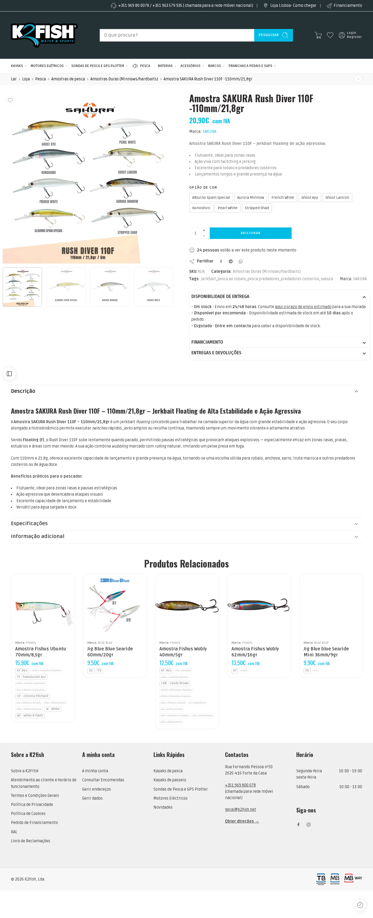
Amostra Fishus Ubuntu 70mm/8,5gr (40, 652)
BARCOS (214, 66)
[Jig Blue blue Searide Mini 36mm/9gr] (331, 606)
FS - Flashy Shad (28, 702)
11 (316, 670)
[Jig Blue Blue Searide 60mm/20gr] (115, 606)
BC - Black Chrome (30, 690)
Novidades (163, 807)
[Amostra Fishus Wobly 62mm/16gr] (259, 606)
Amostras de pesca (68, 79)
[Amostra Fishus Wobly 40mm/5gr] (187, 606)
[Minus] (204, 236)
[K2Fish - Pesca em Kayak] (44, 35)
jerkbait (208, 279)
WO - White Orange (30, 683)
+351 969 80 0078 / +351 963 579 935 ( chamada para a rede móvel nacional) (185, 5)
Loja (26, 79)
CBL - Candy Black (174, 677)
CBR (244, 670)
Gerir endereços (96, 789)
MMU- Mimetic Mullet (176, 690)
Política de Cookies (28, 813)
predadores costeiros (300, 279)
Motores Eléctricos (170, 798)
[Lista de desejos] (10, 100)
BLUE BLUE (105, 643)
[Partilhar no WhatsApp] (240, 261)
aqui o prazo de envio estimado (303, 307)
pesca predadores (263, 279)
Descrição (23, 391)
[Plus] (204, 230)
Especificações (29, 524)
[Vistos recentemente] (360, 905)
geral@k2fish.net (240, 809)
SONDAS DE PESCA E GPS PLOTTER (97, 66)
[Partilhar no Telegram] (231, 261)
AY (234, 670)
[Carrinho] (318, 35)
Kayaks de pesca (168, 771)
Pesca (40, 79)
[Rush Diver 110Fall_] (88, 178)
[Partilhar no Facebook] (221, 261)
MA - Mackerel (55, 702)
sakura (327, 279)
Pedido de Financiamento (34, 822)
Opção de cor (203, 187)
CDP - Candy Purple (46, 670)
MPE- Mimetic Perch (175, 696)
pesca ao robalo (232, 279)
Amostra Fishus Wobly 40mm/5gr (183, 652)
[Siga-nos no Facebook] (298, 824)
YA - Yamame (202, 715)
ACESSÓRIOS (190, 66)
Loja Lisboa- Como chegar (293, 5)
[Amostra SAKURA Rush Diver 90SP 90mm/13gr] (358, 79)
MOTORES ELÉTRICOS (47, 66)
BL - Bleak (183, 670)
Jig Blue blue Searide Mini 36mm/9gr (326, 652)
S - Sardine (197, 702)
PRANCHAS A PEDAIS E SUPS (250, 66)
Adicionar (251, 233)
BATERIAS (165, 66)
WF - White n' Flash (174, 715)
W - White (53, 709)
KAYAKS (17, 66)
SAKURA (209, 131)
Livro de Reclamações (30, 841)
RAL (14, 832)
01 (91, 670)
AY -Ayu (22, 670)
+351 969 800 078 (240, 785)
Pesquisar (269, 35)
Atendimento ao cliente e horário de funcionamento (43, 783)
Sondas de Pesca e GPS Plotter (180, 789)
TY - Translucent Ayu (31, 677)
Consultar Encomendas (103, 780)
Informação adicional (37, 536)
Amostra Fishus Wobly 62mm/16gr (255, 652)
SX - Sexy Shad (171, 709)
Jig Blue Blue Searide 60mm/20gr (110, 652)
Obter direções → (242, 821)
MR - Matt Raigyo (29, 709)
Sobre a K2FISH (25, 771)
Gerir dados (92, 798)
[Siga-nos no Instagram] (308, 824)
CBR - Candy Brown (175, 683)
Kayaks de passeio (169, 780)
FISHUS (31, 643)
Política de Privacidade (32, 804)
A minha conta (95, 771)
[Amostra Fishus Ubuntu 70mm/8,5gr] (43, 606)
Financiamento (348, 5)
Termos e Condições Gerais (35, 795)
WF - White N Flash (30, 715)
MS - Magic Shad (173, 702)
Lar (14, 79)
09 (99, 670)
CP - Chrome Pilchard (32, 696)
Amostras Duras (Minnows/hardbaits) (124, 79)
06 (307, 670)
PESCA (145, 66)
